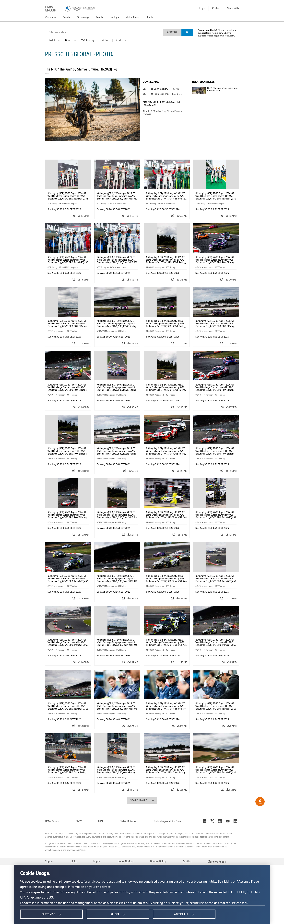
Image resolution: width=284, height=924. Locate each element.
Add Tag (172, 32)
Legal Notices (126, 861)
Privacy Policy (158, 861)
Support (49, 861)
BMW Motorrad (128, 821)
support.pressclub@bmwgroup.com (216, 35)
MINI (100, 821)
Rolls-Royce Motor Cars (167, 821)
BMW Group (52, 821)
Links (74, 861)
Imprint (97, 861)
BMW (78, 821)
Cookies (187, 861)
